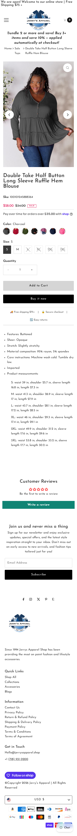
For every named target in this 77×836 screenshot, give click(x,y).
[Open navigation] (6, 20)
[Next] (67, 114)
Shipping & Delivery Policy (23, 722)
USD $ (39, 799)
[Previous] (9, 114)
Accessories (12, 686)
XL (39, 249)
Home (8, 48)
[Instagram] (30, 599)
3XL (63, 249)
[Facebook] (23, 599)
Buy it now (38, 298)
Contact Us (12, 707)
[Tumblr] (53, 599)
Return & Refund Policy (20, 717)
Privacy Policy (14, 712)
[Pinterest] (46, 599)
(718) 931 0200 (18, 759)
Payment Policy (15, 726)
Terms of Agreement (18, 736)
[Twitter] (38, 599)
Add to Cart (38, 285)
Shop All (10, 677)
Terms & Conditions (18, 731)
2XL (50, 249)
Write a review (38, 504)
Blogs (8, 691)
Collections (12, 682)
